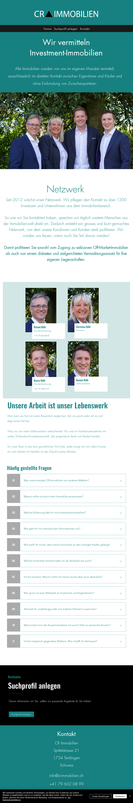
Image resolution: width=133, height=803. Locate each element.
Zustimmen (120, 796)
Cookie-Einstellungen (100, 796)
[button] (128, 14)
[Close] (129, 796)
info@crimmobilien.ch (66, 775)
